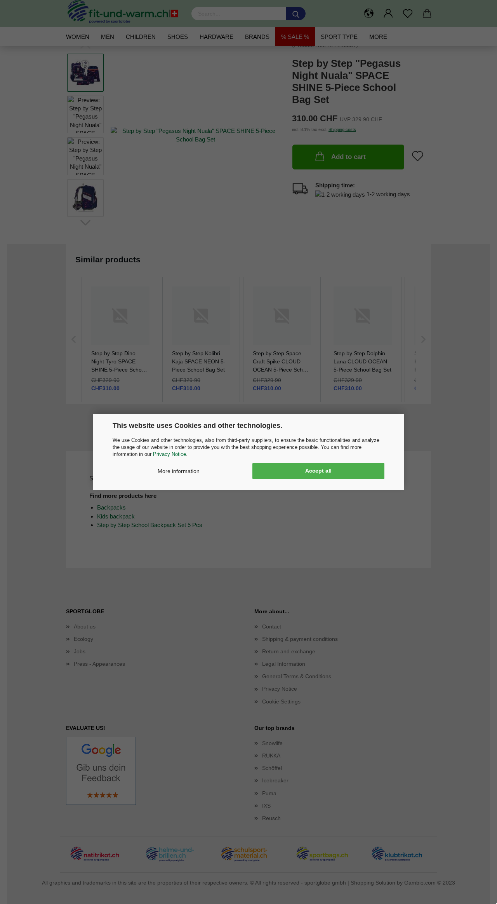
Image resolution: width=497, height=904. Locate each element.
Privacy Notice (169, 454)
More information (179, 471)
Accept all (318, 471)
